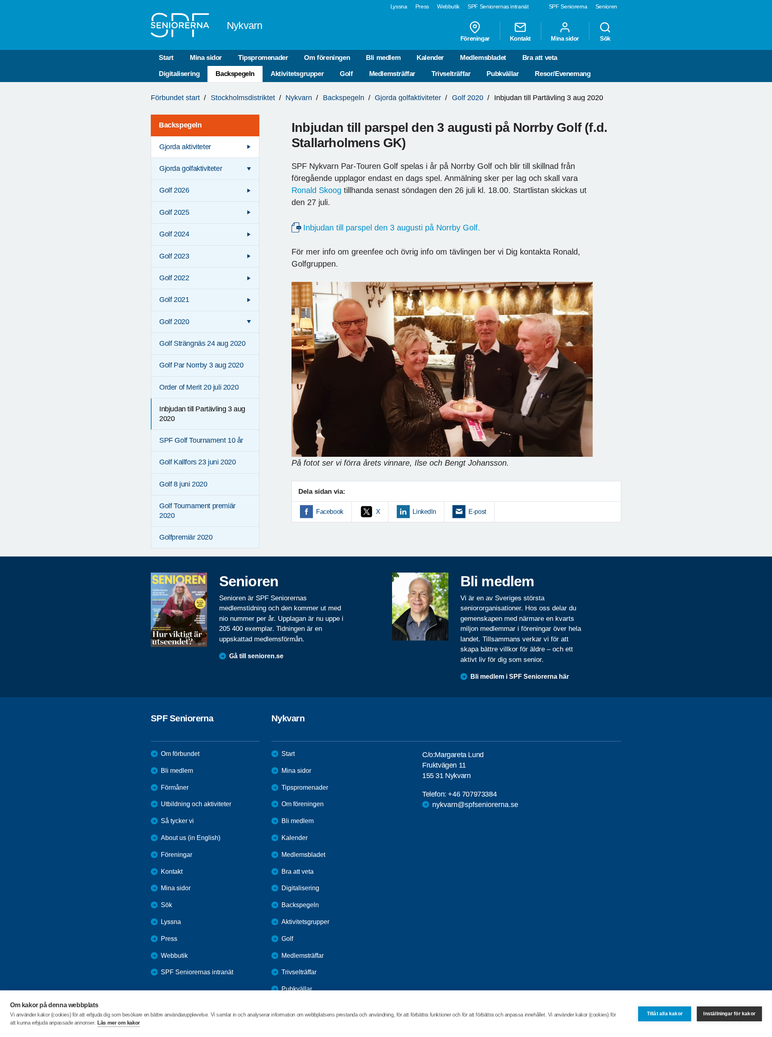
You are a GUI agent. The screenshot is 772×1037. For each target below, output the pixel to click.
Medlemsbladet (483, 58)
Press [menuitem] (422, 6)
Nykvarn (298, 97)
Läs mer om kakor (118, 1023)
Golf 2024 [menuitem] (174, 234)
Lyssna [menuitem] (398, 6)
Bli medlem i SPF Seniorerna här (519, 676)
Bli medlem (383, 58)
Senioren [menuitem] (606, 6)
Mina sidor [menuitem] (565, 38)
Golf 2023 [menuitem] (174, 256)
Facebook (329, 511)
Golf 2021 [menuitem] (174, 300)
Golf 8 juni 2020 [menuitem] (183, 484)
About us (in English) (190, 837)
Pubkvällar (503, 74)
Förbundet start (175, 97)
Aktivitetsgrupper (297, 74)
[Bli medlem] (420, 606)
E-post (477, 511)
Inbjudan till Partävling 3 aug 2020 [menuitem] (202, 413)
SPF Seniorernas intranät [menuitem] (498, 6)
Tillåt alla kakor (665, 1013)
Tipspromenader (263, 58)
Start (166, 58)
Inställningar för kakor (729, 1013)
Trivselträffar (450, 74)
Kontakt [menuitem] (520, 38)
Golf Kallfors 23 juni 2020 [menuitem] (197, 462)
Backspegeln (235, 74)
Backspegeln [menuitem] (180, 125)
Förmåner (175, 787)
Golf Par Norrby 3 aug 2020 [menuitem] (201, 365)
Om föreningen (327, 58)
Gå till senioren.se (256, 656)
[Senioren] (179, 610)
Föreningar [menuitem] (475, 38)
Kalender (430, 58)
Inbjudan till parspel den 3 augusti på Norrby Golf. (391, 227)
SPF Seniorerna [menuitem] (568, 6)
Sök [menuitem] (605, 38)
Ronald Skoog (316, 190)
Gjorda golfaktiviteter (408, 97)
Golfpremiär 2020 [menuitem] (186, 537)
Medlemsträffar (392, 74)
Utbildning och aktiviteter (196, 804)
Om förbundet (180, 753)
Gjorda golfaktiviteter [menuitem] (190, 168)
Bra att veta (539, 58)
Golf (346, 74)
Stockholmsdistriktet (243, 97)
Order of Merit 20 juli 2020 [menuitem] (198, 387)
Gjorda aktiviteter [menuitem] (185, 147)
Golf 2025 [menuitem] (174, 212)
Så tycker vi (177, 820)
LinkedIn (424, 511)
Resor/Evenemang (562, 74)
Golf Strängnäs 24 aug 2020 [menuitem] (202, 343)
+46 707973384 (472, 794)
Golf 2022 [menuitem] (174, 278)
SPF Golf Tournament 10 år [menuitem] (201, 440)
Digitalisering (179, 74)
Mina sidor (206, 58)
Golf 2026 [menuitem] (174, 190)
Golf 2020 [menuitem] (174, 322)
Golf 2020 (467, 97)
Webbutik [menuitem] (448, 6)
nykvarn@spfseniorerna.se (475, 805)
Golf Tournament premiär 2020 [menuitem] (197, 510)
